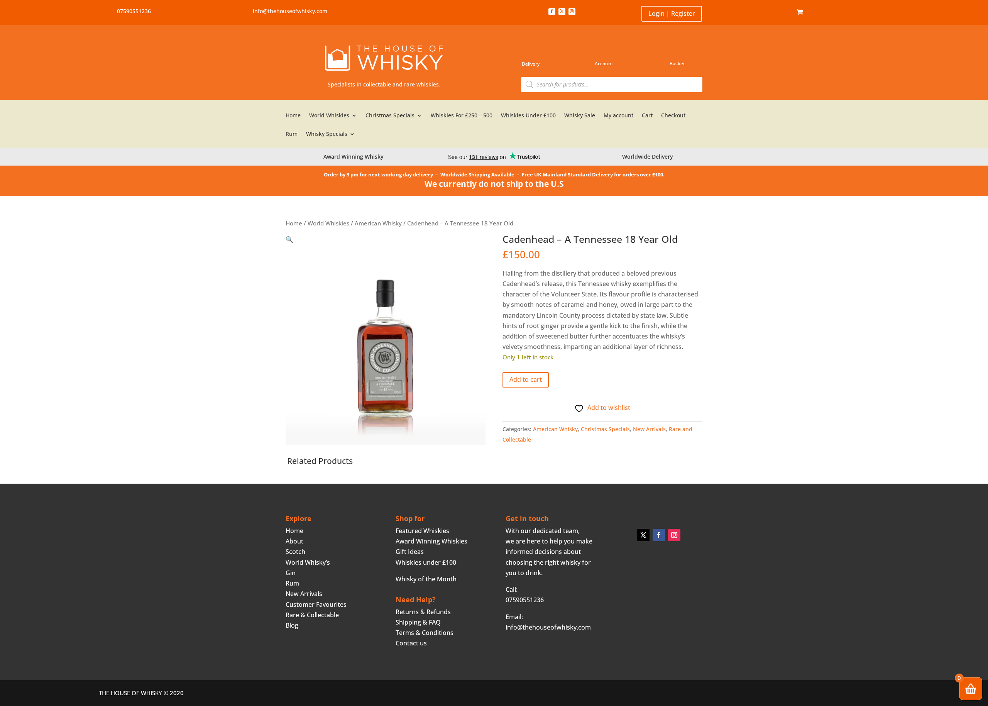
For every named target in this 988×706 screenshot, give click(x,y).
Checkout (673, 116)
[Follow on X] (561, 11)
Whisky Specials (326, 134)
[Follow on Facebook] (551, 11)
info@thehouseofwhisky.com (290, 11)
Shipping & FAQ (418, 622)
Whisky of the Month (426, 579)
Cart (647, 116)
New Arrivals (649, 429)
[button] (289, 239)
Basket (677, 63)
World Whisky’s (308, 562)
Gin (291, 573)
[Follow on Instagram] (571, 11)
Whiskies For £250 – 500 (461, 116)
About (294, 541)
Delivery (531, 64)
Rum (292, 134)
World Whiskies (329, 116)
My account (618, 116)
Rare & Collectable (312, 615)
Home (784, 12)
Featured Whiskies (422, 531)
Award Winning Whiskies (431, 541)
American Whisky (378, 223)
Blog (292, 625)
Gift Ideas (410, 551)
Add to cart (525, 379)
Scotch (295, 551)
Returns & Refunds (423, 612)
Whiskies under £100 (426, 562)
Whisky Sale (579, 116)
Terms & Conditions (424, 632)
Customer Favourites (316, 604)
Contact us (411, 643)
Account (604, 63)
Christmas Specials (389, 116)
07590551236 (134, 11)
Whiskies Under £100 (528, 116)
